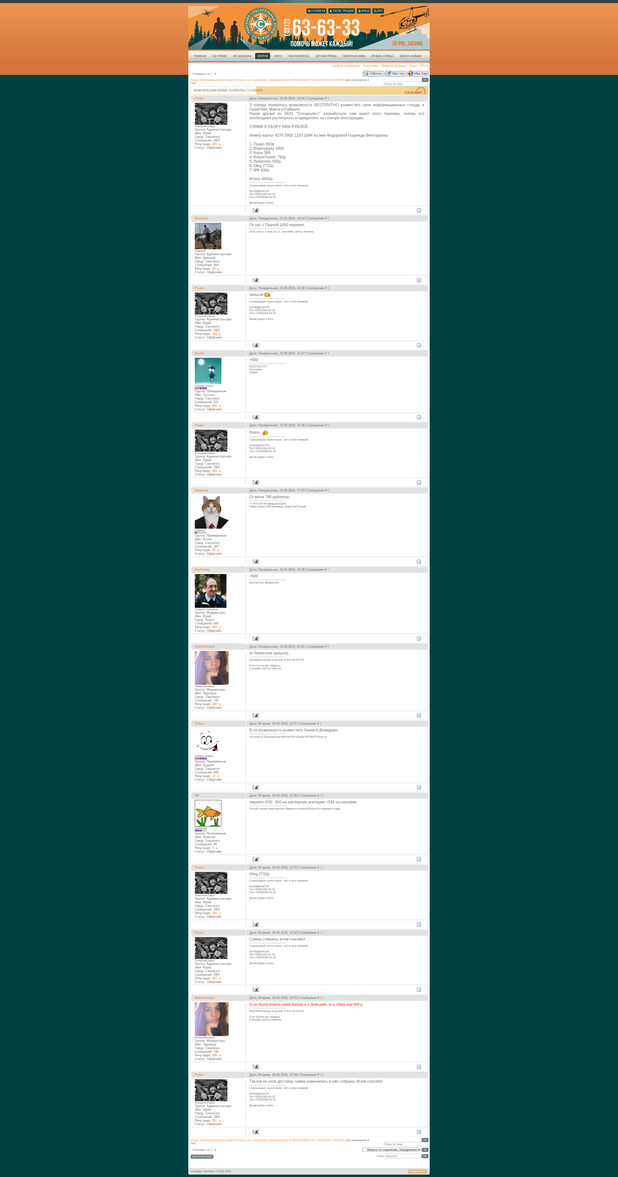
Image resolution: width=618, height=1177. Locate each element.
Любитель (203, 569)
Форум (195, 79)
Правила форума (393, 66)
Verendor (201, 218)
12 (321, 932)
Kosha (199, 353)
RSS (424, 66)
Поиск (413, 66)
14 (321, 1075)
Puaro (199, 98)
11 (321, 867)
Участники (370, 66)
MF (197, 795)
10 (321, 795)
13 (321, 998)
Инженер (201, 490)
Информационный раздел (217, 79)
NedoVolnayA (205, 646)
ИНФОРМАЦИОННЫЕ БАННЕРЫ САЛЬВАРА (316, 79)
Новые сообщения (347, 66)
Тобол (199, 723)
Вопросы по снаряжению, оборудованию (261, 79)
